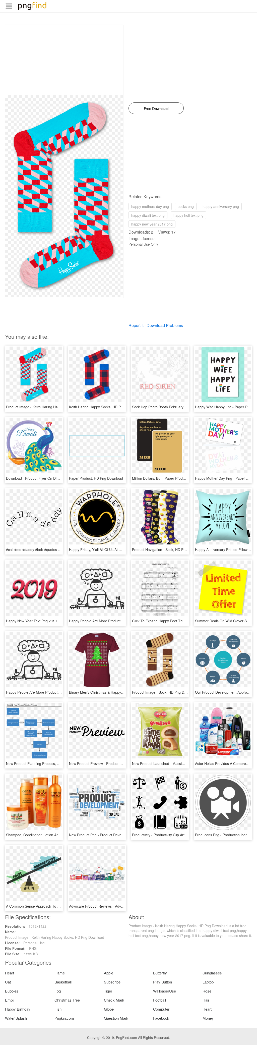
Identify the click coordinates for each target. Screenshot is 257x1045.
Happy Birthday (17, 1009)
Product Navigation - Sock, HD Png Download (168, 549)
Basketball (63, 981)
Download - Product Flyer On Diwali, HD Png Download (50, 478)
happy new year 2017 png (152, 224)
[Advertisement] (64, 60)
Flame (59, 972)
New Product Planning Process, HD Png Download (46, 763)
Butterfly (160, 972)
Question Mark (116, 1018)
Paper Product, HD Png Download (96, 478)
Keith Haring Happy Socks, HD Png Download (105, 406)
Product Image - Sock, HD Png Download (165, 692)
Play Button (162, 981)
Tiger (108, 991)
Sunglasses (212, 972)
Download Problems (165, 325)
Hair (206, 1000)
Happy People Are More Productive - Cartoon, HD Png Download (120, 620)
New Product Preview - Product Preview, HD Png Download (116, 763)
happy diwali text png (148, 215)
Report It (136, 325)
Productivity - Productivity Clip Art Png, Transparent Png (176, 834)
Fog (57, 991)
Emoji (9, 1000)
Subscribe (112, 981)
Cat (8, 981)
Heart (9, 972)
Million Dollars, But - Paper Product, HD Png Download (175, 478)
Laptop (208, 981)
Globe (109, 1009)
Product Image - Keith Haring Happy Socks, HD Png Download (55, 406)
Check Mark (114, 1000)
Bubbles (11, 991)
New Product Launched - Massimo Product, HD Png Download (181, 763)
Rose (207, 991)
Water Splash (16, 1018)
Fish (57, 1009)
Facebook (161, 1018)
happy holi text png (188, 215)
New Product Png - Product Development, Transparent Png (116, 834)
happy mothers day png (150, 206)
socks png (186, 206)
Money (208, 1018)
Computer (161, 1009)
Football (159, 1000)
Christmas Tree (67, 1000)
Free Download (156, 108)
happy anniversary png (221, 206)
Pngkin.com (64, 1018)
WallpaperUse (164, 991)
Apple (108, 972)
